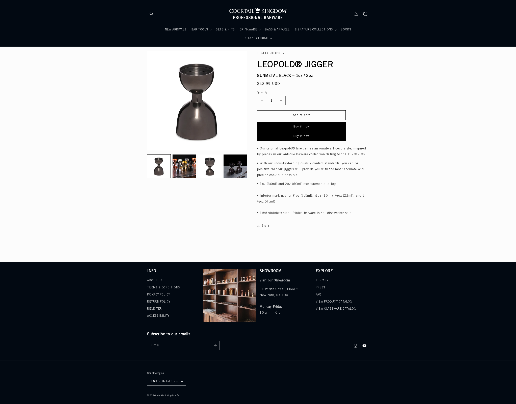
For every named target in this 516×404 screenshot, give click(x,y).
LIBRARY (322, 280)
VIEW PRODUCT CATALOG (334, 302)
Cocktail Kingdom (166, 396)
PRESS (320, 287)
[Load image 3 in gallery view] (210, 166)
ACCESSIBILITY (158, 316)
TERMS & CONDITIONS (163, 287)
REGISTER (154, 309)
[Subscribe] (215, 345)
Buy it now (301, 126)
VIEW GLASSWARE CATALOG (336, 309)
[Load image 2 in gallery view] (184, 166)
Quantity (262, 93)
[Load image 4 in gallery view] (235, 166)
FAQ (318, 294)
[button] (151, 13)
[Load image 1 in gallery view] (159, 166)
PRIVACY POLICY (158, 294)
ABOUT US (154, 280)
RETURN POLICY (158, 302)
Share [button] (265, 225)
